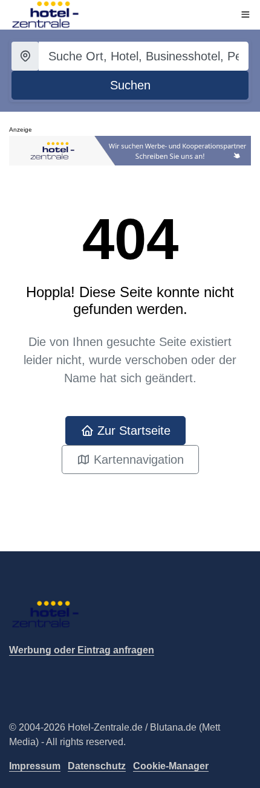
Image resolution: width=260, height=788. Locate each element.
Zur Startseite (132, 430)
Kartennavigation (137, 459)
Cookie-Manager (171, 766)
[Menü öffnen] (245, 14)
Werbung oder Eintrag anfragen (81, 650)
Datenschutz (97, 766)
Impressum (34, 766)
